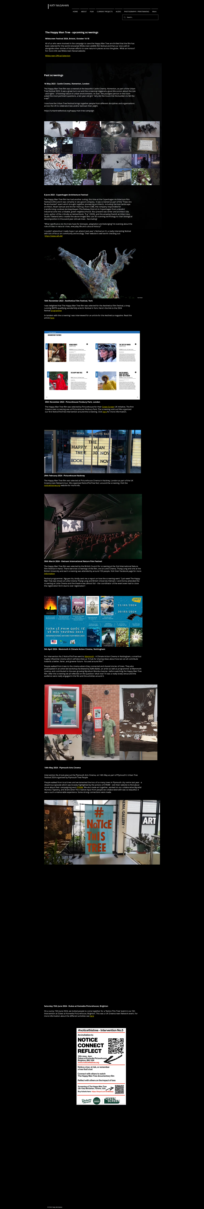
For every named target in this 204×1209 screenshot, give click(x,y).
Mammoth (89, 656)
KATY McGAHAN (59, 5)
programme (56, 310)
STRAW (80, 787)
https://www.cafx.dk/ (54, 236)
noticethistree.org (52, 485)
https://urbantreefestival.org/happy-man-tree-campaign (69, 110)
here (52, 318)
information (49, 573)
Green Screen (108, 406)
